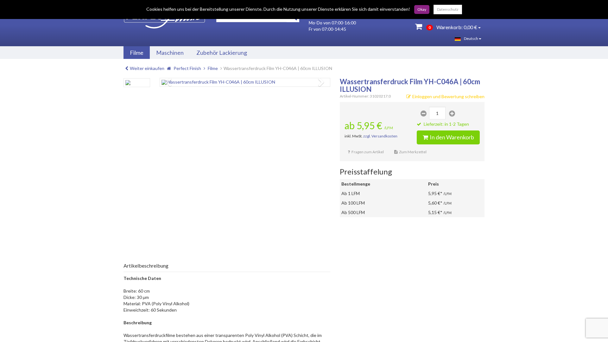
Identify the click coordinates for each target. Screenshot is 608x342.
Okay (421, 9)
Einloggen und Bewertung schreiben (448, 96)
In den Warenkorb (452, 137)
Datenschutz (448, 9)
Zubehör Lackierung (221, 52)
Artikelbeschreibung (146, 266)
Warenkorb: (452, 27)
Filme (136, 52)
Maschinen (170, 52)
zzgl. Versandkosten (380, 136)
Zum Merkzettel (413, 151)
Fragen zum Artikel (368, 151)
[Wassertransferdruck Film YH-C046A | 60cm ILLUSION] (245, 82)
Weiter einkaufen (147, 68)
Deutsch (471, 38)
